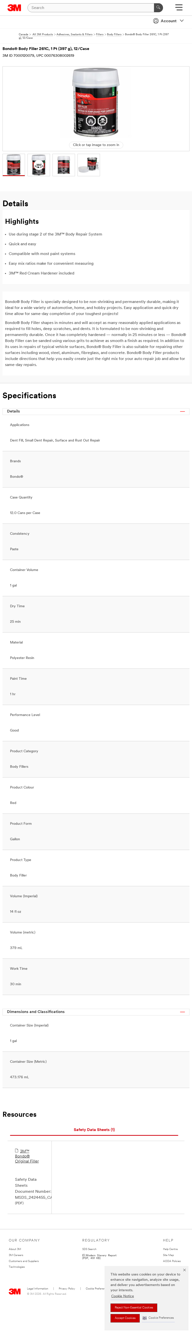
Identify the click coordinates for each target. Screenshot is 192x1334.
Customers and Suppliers (24, 1261)
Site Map (168, 1255)
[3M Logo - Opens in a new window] (14, 8)
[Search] (158, 7)
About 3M (15, 1249)
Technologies (17, 1267)
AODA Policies (172, 1261)
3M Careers (16, 1255)
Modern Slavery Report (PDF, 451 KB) (99, 1256)
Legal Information (37, 1289)
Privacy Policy (67, 1289)
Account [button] (169, 21)
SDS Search (89, 1249)
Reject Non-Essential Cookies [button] (134, 1307)
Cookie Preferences (98, 1289)
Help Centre (170, 1249)
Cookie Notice (122, 1296)
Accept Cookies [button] (125, 1318)
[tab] (94, 1130)
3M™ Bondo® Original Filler (27, 1157)
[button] (158, 1318)
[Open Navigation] (178, 9)
